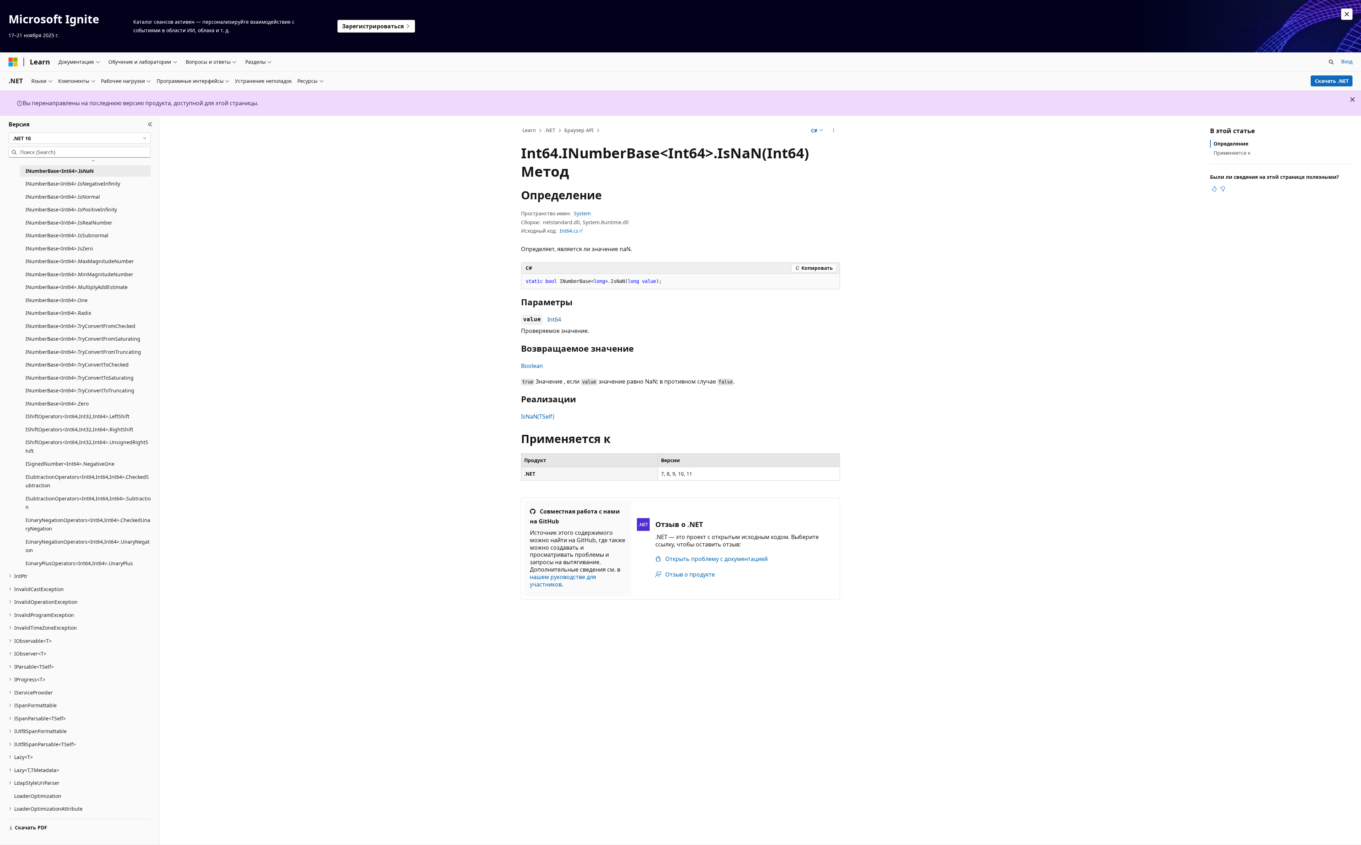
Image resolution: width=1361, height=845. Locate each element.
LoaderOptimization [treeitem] (37, 796)
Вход (1346, 61)
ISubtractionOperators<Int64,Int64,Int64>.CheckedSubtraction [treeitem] (87, 481)
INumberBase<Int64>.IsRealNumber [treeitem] (69, 222)
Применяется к (1232, 152)
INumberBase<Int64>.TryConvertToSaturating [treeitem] (80, 377)
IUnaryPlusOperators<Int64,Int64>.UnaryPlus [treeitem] (79, 563)
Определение (1231, 143)
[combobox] (80, 138)
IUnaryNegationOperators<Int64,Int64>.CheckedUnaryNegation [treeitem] (88, 524)
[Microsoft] (13, 62)
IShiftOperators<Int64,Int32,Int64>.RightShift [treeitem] (79, 429)
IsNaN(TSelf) (537, 416)
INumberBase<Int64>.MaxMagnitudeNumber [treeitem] (80, 261)
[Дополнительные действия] (834, 130)
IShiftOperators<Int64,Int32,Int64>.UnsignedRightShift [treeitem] (87, 446)
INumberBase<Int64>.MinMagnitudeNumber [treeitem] (79, 274)
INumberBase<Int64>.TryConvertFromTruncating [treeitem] (83, 351)
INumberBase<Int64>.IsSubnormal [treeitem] (67, 235)
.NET (549, 130)
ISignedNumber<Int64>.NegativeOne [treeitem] (70, 463)
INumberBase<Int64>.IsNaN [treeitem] (60, 171)
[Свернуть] (150, 124)
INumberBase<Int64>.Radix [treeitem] (58, 313)
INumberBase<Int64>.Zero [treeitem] (57, 403)
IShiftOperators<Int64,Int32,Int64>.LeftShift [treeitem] (77, 416)
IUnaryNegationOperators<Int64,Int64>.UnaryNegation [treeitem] (88, 546)
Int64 (554, 319)
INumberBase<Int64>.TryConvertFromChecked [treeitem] (80, 326)
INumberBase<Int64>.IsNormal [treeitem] (63, 196)
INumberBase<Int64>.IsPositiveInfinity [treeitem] (71, 209)
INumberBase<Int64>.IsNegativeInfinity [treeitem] (73, 183)
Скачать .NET (1332, 81)
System (582, 213)
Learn (529, 130)
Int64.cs (569, 230)
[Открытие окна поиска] (1331, 62)
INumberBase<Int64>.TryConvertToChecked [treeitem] (77, 364)
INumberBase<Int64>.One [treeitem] (57, 300)
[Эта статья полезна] (1214, 189)
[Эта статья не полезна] (1223, 189)
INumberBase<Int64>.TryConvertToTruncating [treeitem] (80, 390)
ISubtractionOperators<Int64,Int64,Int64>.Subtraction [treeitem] (88, 503)
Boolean (532, 366)
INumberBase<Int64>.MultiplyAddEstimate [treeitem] (77, 287)
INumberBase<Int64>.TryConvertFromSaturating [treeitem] (83, 338)
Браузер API (579, 130)
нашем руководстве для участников (563, 580)
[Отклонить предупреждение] (1346, 14)
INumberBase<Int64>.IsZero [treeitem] (59, 248)
